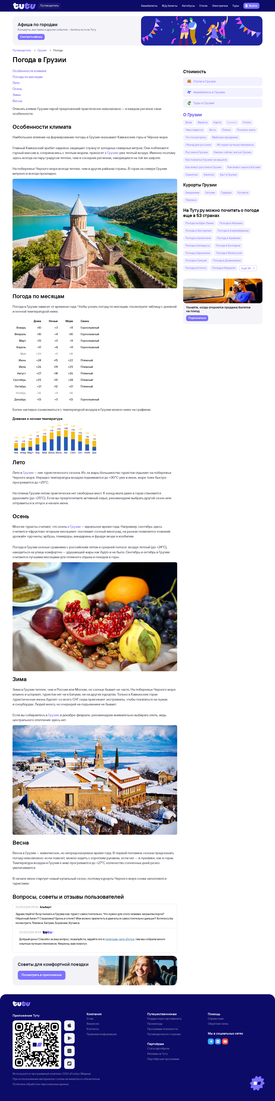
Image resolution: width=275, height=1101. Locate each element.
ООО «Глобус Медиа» (76, 1073)
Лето (16, 83)
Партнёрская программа (163, 1059)
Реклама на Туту (157, 1053)
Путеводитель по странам (164, 1034)
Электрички (220, 5)
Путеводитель (22, 50)
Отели (203, 5)
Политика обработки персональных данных (41, 1084)
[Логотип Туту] (24, 5)
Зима (17, 95)
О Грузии (192, 114)
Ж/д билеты (169, 5)
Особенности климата (29, 71)
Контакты (93, 1029)
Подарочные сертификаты (164, 1018)
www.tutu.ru (76, 1079)
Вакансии (93, 1023)
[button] (222, 81)
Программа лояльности (162, 1029)
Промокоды (155, 1023)
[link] (31, 37)
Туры (235, 5)
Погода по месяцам (28, 77)
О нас (90, 1018)
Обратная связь (218, 1023)
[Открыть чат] (257, 1083)
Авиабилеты (149, 5)
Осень (17, 89)
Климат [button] (232, 122)
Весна (17, 101)
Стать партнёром (158, 1048)
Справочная (216, 1018)
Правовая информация (102, 1034)
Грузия (42, 50)
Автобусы (188, 5)
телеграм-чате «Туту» (119, 939)
